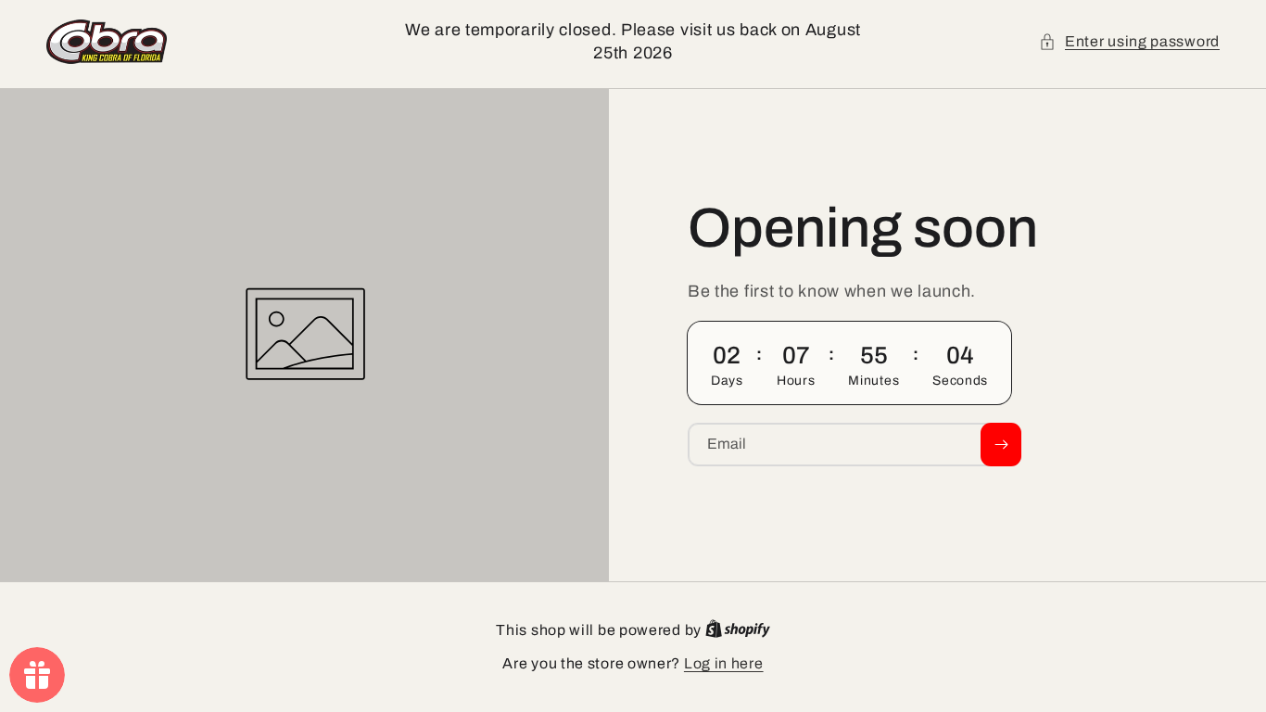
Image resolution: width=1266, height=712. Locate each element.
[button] (1129, 42)
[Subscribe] (1001, 444)
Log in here (724, 663)
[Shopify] (737, 630)
